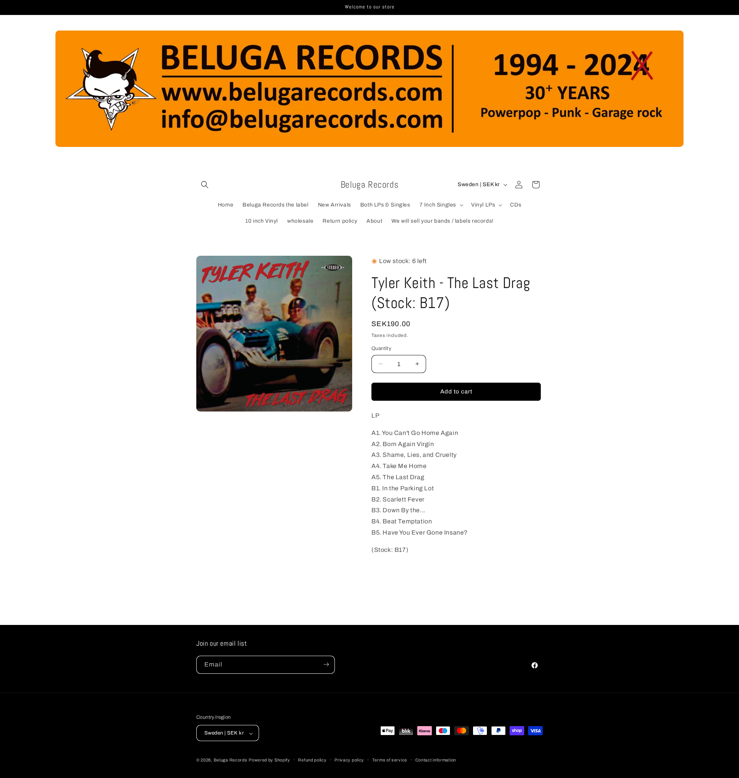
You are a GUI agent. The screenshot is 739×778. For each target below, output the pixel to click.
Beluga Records (230, 760)
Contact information (435, 760)
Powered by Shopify (269, 760)
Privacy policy (349, 760)
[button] (204, 184)
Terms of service (389, 760)
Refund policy (312, 760)
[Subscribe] (326, 664)
